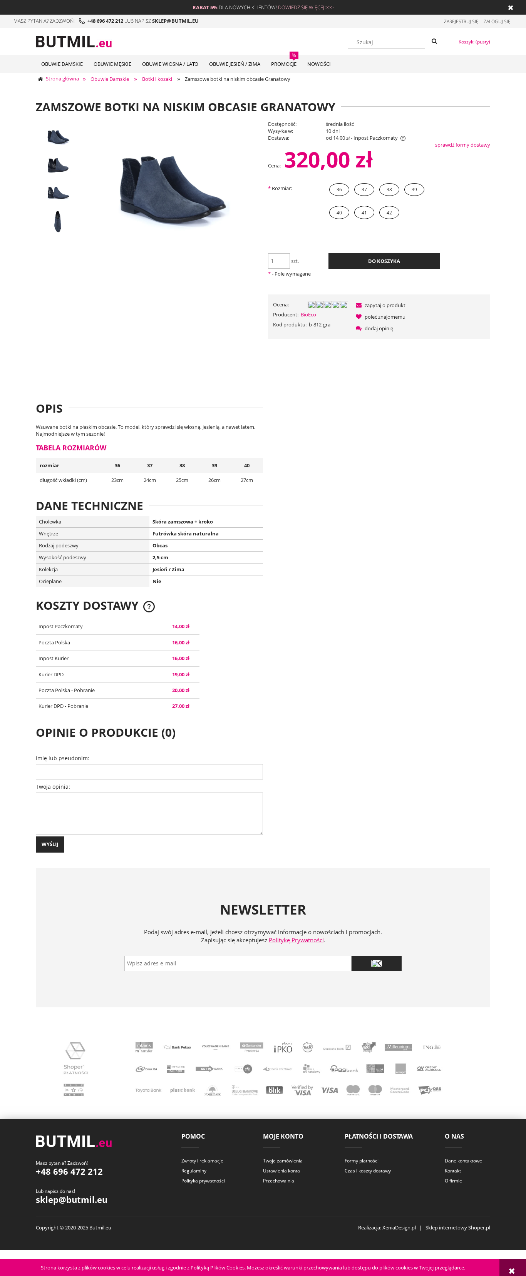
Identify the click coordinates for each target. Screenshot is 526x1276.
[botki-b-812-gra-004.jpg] (57, 221)
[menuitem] (62, 64)
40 (339, 212)
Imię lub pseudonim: (62, 758)
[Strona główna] (74, 40)
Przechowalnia (278, 1180)
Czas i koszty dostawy (368, 1170)
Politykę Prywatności (296, 940)
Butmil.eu (100, 1227)
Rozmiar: (280, 188)
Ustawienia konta (281, 1170)
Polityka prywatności (203, 1180)
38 (389, 189)
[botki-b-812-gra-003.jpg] (57, 165)
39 (414, 189)
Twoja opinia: (53, 786)
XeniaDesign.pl (399, 1227)
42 (389, 212)
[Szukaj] (434, 41)
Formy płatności (362, 1160)
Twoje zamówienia (283, 1160)
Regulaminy (193, 1170)
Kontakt (453, 1170)
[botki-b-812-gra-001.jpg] (57, 137)
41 (364, 212)
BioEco (308, 314)
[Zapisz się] (377, 963)
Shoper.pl (479, 1227)
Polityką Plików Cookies (218, 1267)
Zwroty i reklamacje (202, 1160)
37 (364, 189)
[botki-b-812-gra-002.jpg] (57, 193)
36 (339, 189)
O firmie (453, 1180)
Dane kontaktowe (463, 1160)
